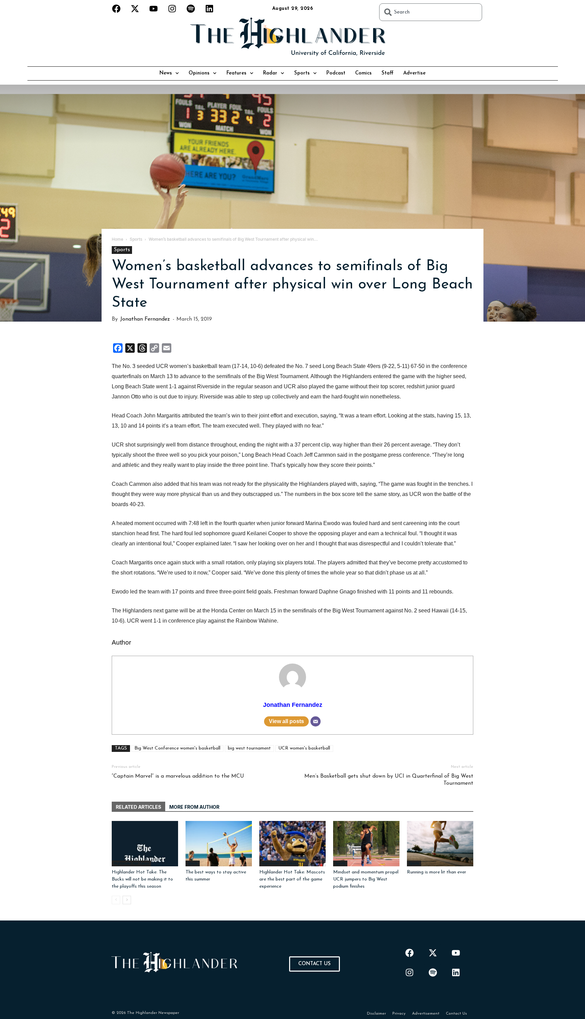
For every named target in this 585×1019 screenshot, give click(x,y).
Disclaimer (376, 1014)
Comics (363, 73)
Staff (387, 73)
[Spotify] (190, 8)
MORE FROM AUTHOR (194, 807)
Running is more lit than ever (436, 872)
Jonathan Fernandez (145, 319)
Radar (270, 73)
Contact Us (456, 1014)
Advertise (414, 73)
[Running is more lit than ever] (440, 844)
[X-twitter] (135, 8)
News (165, 73)
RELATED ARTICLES (138, 807)
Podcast (335, 73)
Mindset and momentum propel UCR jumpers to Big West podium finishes (365, 879)
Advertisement (425, 1014)
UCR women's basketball (304, 748)
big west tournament (249, 748)
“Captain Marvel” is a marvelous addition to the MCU (178, 776)
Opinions (199, 73)
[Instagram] (172, 8)
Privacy (399, 1014)
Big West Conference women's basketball (177, 748)
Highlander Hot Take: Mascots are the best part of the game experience (292, 879)
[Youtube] (153, 8)
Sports (302, 73)
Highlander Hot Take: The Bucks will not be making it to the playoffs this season (142, 879)
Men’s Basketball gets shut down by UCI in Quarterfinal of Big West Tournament (388, 780)
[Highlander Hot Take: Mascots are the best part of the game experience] (292, 844)
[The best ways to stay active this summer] (219, 844)
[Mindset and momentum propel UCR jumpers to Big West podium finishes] (366, 844)
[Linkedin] (209, 8)
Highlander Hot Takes (131, 863)
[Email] (315, 721)
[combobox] (430, 12)
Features (236, 73)
